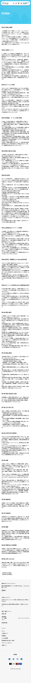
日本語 (15, 654)
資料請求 (4, 590)
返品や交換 (4, 622)
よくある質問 (5, 638)
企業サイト (4, 645)
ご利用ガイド (5, 633)
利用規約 (4, 635)
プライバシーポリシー (7, 642)
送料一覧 (4, 613)
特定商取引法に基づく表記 (8, 640)
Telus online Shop (17, 668)
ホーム (3, 631)
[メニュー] (21, 3)
